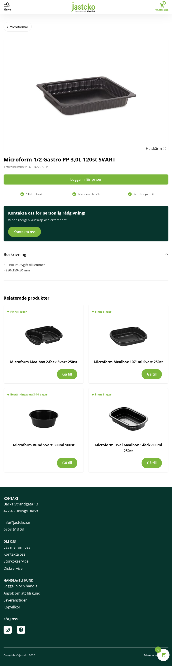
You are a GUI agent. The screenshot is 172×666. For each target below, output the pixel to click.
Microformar (18, 27)
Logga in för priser (86, 179)
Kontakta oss (24, 231)
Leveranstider (15, 600)
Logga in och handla (20, 586)
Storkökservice (16, 561)
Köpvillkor (12, 607)
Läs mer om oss (17, 547)
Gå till (67, 374)
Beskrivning (15, 254)
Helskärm (154, 148)
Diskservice (13, 568)
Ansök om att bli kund (22, 593)
